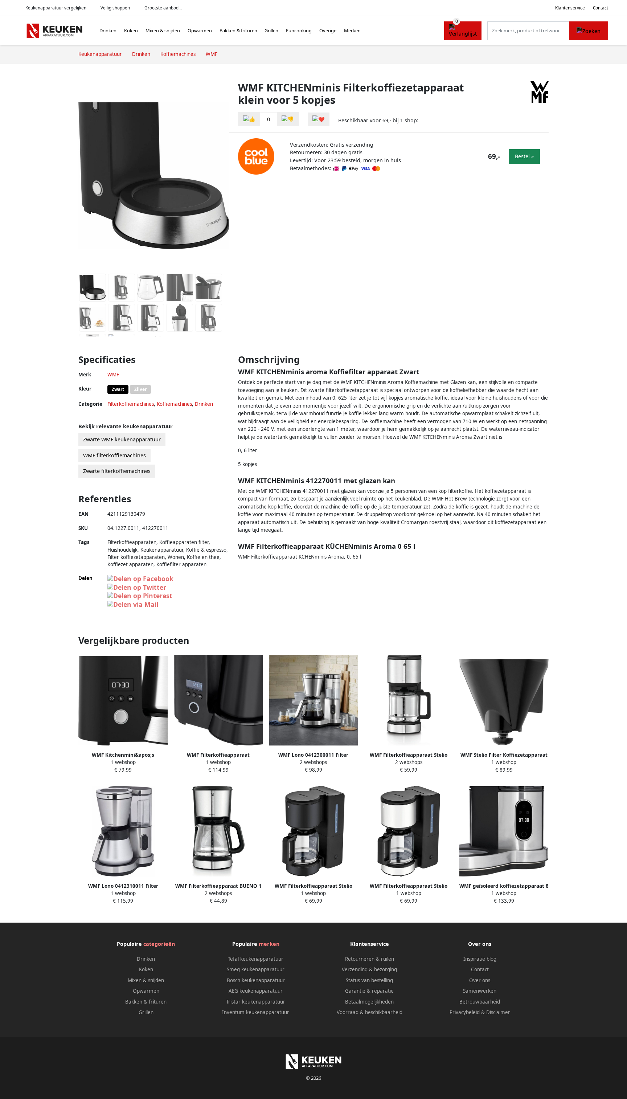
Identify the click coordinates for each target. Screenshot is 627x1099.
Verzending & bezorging (369, 969)
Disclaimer (498, 1012)
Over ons (479, 980)
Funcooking (299, 30)
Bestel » (524, 156)
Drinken (107, 30)
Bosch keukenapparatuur (256, 980)
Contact (600, 8)
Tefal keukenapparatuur (255, 959)
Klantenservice (570, 8)
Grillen (271, 30)
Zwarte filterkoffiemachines (117, 470)
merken (269, 943)
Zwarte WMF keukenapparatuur (122, 439)
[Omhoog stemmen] (249, 119)
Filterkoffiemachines (130, 404)
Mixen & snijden (163, 30)
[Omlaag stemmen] (288, 119)
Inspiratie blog (479, 959)
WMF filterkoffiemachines (114, 455)
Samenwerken (479, 991)
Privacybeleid (465, 1012)
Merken (352, 30)
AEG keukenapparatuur (256, 991)
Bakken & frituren (238, 30)
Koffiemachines (174, 404)
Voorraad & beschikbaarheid (369, 1012)
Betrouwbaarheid (479, 1001)
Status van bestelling (369, 980)
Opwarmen (200, 30)
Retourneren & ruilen (369, 959)
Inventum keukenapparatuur (255, 1012)
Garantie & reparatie (369, 991)
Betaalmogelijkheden (369, 1001)
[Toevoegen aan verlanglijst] (318, 119)
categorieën (159, 943)
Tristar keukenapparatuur (255, 1001)
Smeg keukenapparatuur (255, 969)
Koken (131, 30)
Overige (327, 30)
